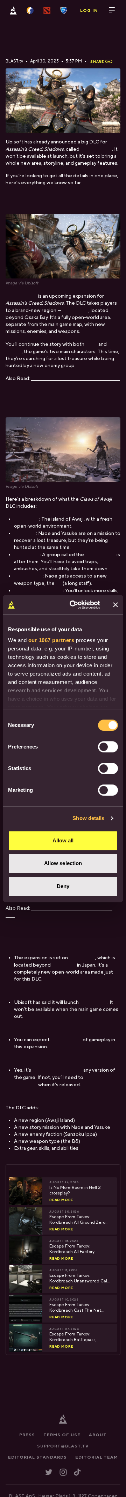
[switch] (108, 746)
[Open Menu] (112, 10)
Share (97, 61)
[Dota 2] (47, 10)
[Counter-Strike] (30, 10)
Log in (89, 10)
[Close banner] (115, 604)
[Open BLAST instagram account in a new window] (63, 1472)
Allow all (63, 840)
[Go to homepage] (13, 10)
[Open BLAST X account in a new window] (48, 1472)
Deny (63, 886)
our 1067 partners (51, 640)
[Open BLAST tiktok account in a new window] (77, 1472)
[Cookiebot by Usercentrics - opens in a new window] (74, 604)
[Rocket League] (63, 10)
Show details (88, 818)
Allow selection (63, 863)
